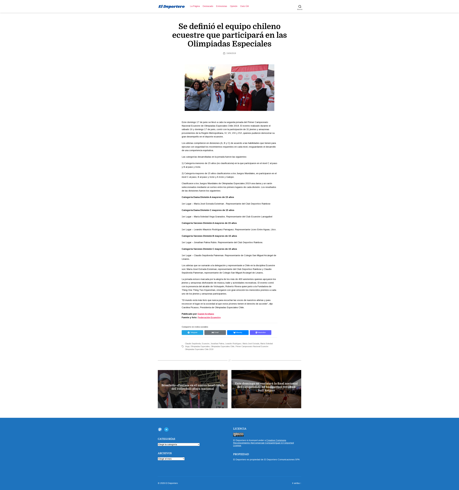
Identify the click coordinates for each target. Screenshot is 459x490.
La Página (195, 6)
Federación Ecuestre (209, 317)
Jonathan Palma (217, 344)
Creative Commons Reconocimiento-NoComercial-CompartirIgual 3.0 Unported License (263, 443)
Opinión (233, 6)
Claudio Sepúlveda (193, 344)
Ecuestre (205, 344)
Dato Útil (244, 6)
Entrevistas (221, 6)
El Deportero (172, 483)
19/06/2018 (231, 53)
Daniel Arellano (206, 314)
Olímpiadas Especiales (200, 346)
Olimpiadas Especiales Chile (222, 346)
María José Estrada (251, 344)
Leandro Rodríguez (233, 344)
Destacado (208, 6)
